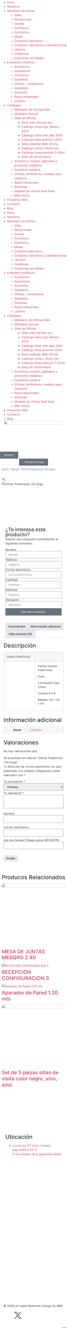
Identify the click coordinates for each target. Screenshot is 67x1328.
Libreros (19, 49)
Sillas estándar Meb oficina (39, 144)
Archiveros (21, 28)
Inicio (10, 2)
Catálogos (14, 105)
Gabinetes (21, 88)
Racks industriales (26, 96)
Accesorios (21, 66)
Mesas (18, 36)
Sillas (17, 15)
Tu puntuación (14, 781)
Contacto (13, 204)
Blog (10, 208)
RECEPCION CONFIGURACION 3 (25, 975)
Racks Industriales (26, 182)
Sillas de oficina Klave (36, 157)
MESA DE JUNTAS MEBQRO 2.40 (23, 954)
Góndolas (20, 187)
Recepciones (22, 19)
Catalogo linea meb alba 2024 (42, 135)
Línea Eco (36, 729)
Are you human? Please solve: (24, 840)
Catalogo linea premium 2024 (41, 139)
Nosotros (13, 6)
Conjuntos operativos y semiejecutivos (40, 45)
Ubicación (12, 599)
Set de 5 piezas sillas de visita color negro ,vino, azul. (30, 1078)
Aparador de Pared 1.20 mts (30, 996)
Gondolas (20, 92)
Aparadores (22, 71)
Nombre (10, 549)
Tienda (15, 469)
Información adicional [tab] (45, 626)
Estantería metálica (27, 169)
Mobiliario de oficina (21, 11)
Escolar (19, 23)
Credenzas (21, 53)
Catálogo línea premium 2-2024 (43, 152)
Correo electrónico (18, 569)
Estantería (21, 79)
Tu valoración (14, 793)
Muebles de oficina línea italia (34, 191)
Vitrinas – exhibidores (28, 84)
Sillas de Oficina (25, 118)
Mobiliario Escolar (26, 114)
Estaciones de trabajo (29, 58)
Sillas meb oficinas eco (37, 122)
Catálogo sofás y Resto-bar (40, 148)
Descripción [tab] (17, 626)
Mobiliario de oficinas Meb (32, 109)
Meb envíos (22, 195)
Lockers (19, 101)
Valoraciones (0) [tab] (20, 634)
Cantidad (11, 579)
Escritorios (21, 32)
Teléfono (11, 559)
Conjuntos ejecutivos (28, 41)
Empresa (11, 589)
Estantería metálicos (21, 62)
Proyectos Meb (17, 199)
